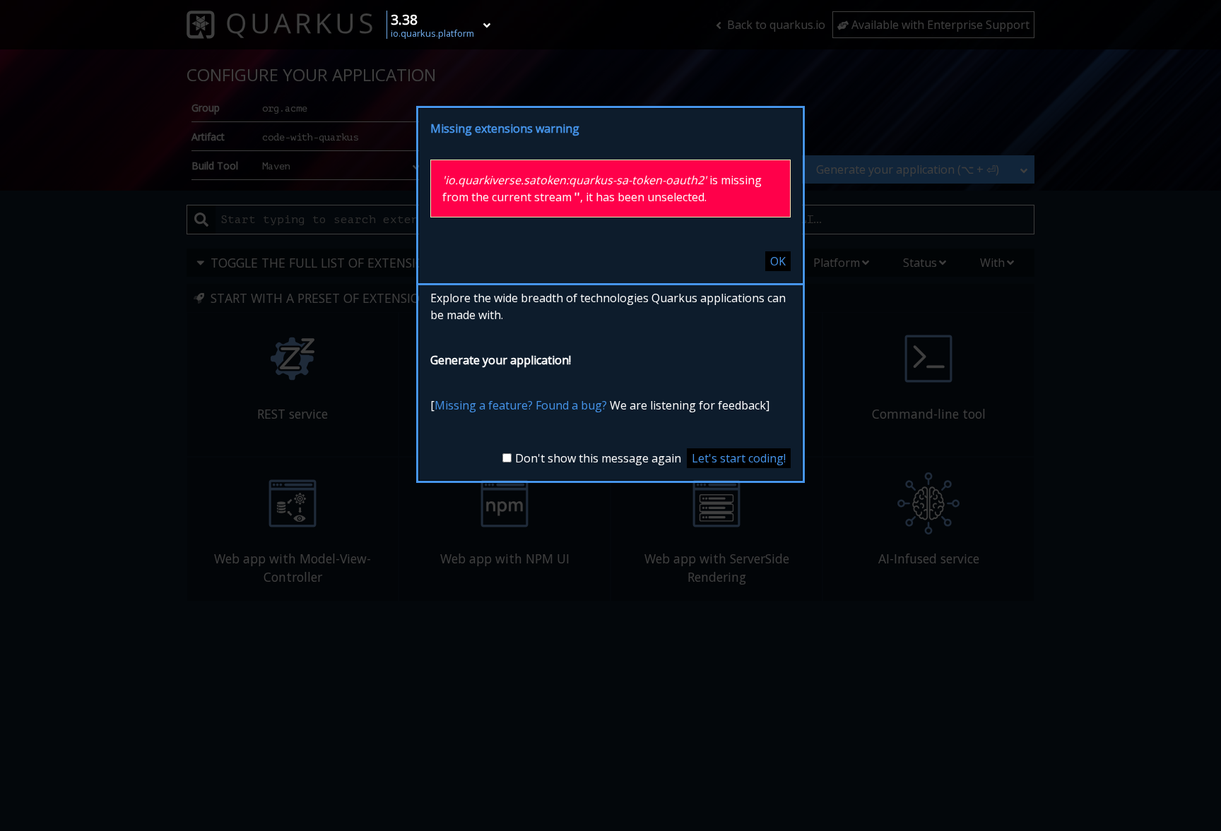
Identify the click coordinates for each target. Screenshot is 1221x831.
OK (778, 261)
